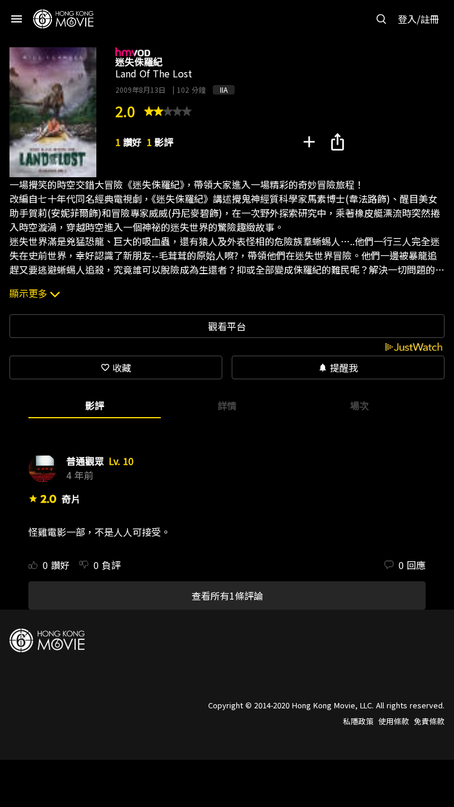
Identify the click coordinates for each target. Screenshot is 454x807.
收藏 (115, 367)
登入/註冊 (418, 19)
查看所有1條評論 (227, 595)
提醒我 (338, 367)
